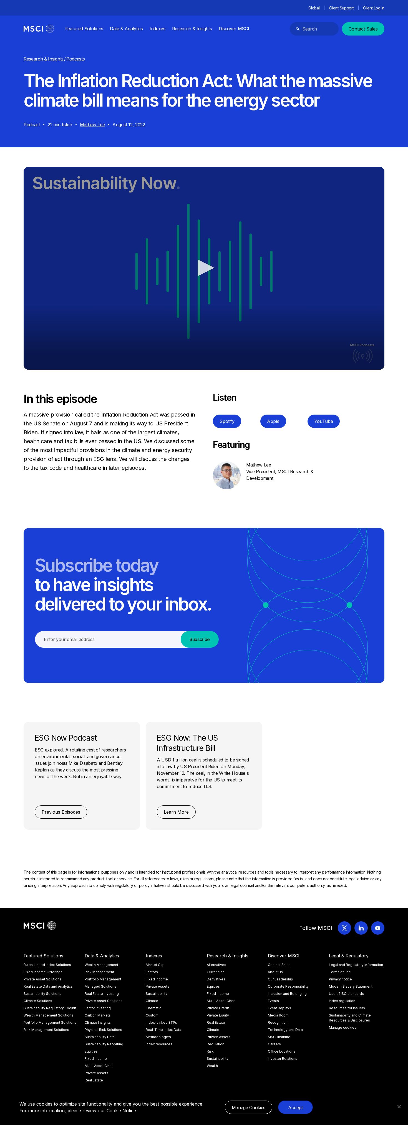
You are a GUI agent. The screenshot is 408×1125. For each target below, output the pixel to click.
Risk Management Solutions (46, 1030)
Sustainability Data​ (100, 1037)
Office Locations (281, 1051)
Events (273, 1001)
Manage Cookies (249, 1107)
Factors (152, 972)
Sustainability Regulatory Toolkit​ (50, 1008)
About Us (275, 972)
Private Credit (218, 1008)
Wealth (212, 1066)
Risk (210, 1051)
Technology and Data (285, 1030)
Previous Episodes (61, 812)
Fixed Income (96, 1058)
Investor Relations (282, 1058)
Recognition (278, 1022)
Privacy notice (340, 979)
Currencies (216, 972)
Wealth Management (101, 965)
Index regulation (342, 1001)
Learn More (176, 812)
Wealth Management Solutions (48, 1015)
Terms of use (340, 972)
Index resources (159, 1044)
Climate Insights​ (98, 1022)
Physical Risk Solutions (103, 1030)
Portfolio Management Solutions (50, 1022)
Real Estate (94, 1080)
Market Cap (155, 965)
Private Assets (96, 1073)
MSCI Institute (279, 1037)
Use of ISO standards (346, 994)
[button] (204, 268)
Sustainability (156, 994)
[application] (204, 268)
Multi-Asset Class (99, 1066)
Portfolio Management (103, 979)
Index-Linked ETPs (161, 1022)
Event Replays (279, 1008)
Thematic (153, 1008)
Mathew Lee (92, 124)
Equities (91, 1051)
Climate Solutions (38, 1001)
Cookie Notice (121, 1110)
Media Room (278, 1015)
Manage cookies (342, 1027)
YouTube (323, 421)
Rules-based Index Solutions (47, 965)
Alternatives (216, 965)
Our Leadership (280, 979)
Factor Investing (98, 1008)
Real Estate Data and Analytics (48, 986)
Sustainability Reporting (104, 1044)
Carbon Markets (98, 1015)
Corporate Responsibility (288, 986)
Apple (273, 421)
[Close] (399, 1107)
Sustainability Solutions (42, 994)
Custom (152, 1015)
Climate (152, 1001)
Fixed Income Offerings (43, 972)
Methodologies (158, 1037)
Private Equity (218, 1015)
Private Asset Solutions (42, 979)
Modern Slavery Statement (350, 986)
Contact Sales (363, 29)
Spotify (227, 421)
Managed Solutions (100, 986)
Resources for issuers (347, 1008)
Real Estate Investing (102, 994)
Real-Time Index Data (163, 1030)
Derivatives (216, 979)
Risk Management (99, 972)
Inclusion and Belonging (287, 994)
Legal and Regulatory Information (356, 965)
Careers (274, 1044)
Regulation (215, 1044)
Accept (295, 1107)
